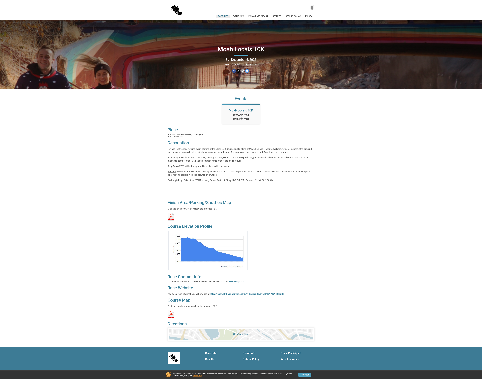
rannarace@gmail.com (237, 281)
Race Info (223, 16)
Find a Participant (258, 16)
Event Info (238, 16)
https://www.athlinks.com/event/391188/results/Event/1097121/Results (247, 294)
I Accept (305, 374)
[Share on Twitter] (238, 71)
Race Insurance (290, 359)
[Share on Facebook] (234, 71)
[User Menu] (312, 7)
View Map (243, 334)
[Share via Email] (243, 71)
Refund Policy (293, 16)
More (308, 16)
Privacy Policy (197, 376)
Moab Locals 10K (241, 49)
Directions (253, 64)
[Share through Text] (247, 71)
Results (277, 16)
